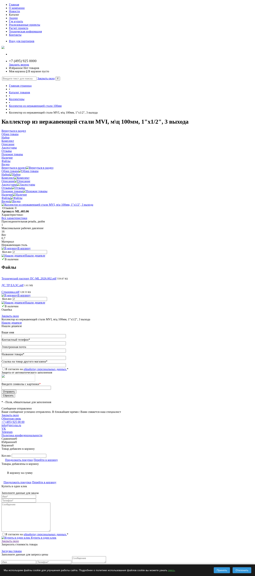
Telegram (7, 432)
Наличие (7, 194)
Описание (7, 181)
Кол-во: (7, 251)
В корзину (24, 248)
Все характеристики (14, 218)
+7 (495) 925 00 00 (12, 421)
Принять (222, 570)
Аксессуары (9, 184)
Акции (13, 18)
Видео (5, 201)
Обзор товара (9, 171)
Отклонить (242, 570)
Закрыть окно (46, 78)
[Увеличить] (47, 204)
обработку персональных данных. (45, 369)
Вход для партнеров (21, 41)
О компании (17, 8)
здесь (171, 570)
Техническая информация (25, 31)
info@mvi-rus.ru (11, 425)
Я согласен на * (36, 534)
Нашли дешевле (35, 255)
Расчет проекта (18, 28)
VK (3, 428)
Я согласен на (36, 369)
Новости (14, 11)
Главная (14, 4)
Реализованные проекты (24, 24)
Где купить (16, 21)
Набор (5, 174)
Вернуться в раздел (13, 167)
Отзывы (6, 187)
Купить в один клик (43, 537)
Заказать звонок (19, 64)
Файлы (5, 198)
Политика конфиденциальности (21, 435)
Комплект (7, 177)
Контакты (15, 34)
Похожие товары (12, 191)
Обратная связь (11, 418)
